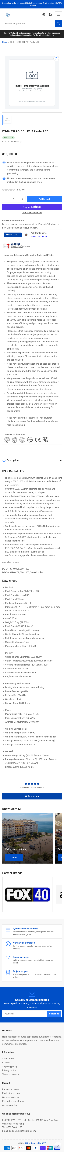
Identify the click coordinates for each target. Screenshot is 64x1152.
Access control (9, 1105)
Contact (6, 1062)
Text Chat (35, 236)
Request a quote (10, 1089)
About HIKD (8, 1058)
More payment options (32, 212)
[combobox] (32, 23)
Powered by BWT (38, 1143)
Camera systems (10, 1097)
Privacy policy (9, 1070)
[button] (8, 190)
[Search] (58, 23)
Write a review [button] (32, 796)
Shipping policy (9, 1066)
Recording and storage (13, 1101)
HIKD (27, 1143)
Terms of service (10, 1074)
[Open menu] (58, 14)
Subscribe (54, 1013)
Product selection (11, 1093)
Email (44, 236)
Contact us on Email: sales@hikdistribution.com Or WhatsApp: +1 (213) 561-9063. (32, 4)
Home (4, 42)
